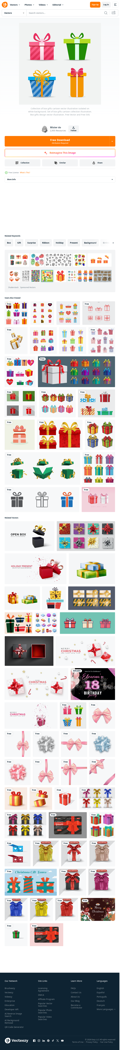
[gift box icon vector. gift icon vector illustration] (42, 499)
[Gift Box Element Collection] (43, 340)
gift (19, 242)
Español (98, 992)
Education (9, 1005)
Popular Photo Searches (44, 1011)
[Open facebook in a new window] (34, 1043)
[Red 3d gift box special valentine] (66, 909)
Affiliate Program (45, 999)
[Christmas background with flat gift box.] (98, 909)
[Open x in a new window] (57, 1043)
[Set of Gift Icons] (21, 403)
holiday (60, 242)
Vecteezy (9, 992)
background (90, 242)
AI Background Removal (12, 1021)
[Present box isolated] (99, 468)
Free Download (60, 141)
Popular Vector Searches (44, 1004)
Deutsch (99, 1001)
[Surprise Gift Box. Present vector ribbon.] (29, 651)
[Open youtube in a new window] (62, 1043)
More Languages (103, 1009)
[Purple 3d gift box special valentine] (101, 882)
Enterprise (10, 1001)
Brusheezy (10, 988)
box (9, 242)
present (74, 242)
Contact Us (75, 992)
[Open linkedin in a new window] (43, 1043)
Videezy (8, 996)
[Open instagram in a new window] (39, 1043)
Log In (106, 4)
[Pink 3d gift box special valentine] (102, 853)
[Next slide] (108, 242)
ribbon (45, 242)
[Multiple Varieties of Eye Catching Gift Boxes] (42, 313)
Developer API (11, 1009)
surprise (31, 242)
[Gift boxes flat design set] (96, 403)
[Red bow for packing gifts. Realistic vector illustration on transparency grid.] (18, 772)
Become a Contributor (75, 1006)
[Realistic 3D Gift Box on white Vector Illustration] (16, 340)
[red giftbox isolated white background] (65, 798)
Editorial (57, 4)
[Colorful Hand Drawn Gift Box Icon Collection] (68, 313)
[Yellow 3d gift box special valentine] (41, 909)
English (98, 988)
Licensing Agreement (42, 989)
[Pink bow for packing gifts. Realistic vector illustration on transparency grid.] (102, 715)
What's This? (25, 172)
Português (100, 996)
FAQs (72, 988)
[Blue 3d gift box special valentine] (16, 909)
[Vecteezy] (5, 5)
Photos (28, 4)
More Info (11, 179)
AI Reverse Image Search (13, 1014)
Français (99, 1005)
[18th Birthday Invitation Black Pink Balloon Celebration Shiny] (93, 684)
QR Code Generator (10, 1028)
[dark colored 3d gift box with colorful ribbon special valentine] (25, 825)
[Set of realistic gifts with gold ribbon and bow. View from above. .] (91, 598)
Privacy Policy (92, 1044)
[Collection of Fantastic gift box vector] (18, 853)
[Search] (106, 13)
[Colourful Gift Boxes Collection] (72, 340)
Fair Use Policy (107, 1044)
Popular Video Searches (44, 1018)
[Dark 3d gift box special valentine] (72, 882)
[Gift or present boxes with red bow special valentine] (74, 853)
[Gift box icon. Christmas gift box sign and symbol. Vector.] (98, 313)
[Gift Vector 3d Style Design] (16, 934)
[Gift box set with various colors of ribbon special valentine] (97, 798)
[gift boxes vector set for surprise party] (102, 825)
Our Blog (74, 1001)
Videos (42, 4)
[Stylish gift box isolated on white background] (60, 435)
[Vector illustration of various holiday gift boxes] (57, 403)
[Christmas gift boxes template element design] (31, 882)
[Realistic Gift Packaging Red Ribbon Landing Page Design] (68, 825)
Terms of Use (78, 1044)
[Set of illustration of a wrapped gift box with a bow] (87, 623)
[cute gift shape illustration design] (20, 371)
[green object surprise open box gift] (42, 468)
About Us (74, 996)
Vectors (14, 4)
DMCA (40, 995)
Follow (73, 130)
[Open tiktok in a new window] (53, 1043)
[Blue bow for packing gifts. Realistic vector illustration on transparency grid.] (102, 744)
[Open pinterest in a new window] (48, 1043)
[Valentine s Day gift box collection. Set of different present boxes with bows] (101, 340)
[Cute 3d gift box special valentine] (46, 853)
